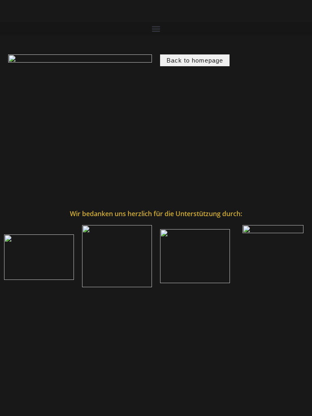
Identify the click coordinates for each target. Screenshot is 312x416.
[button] (156, 28)
